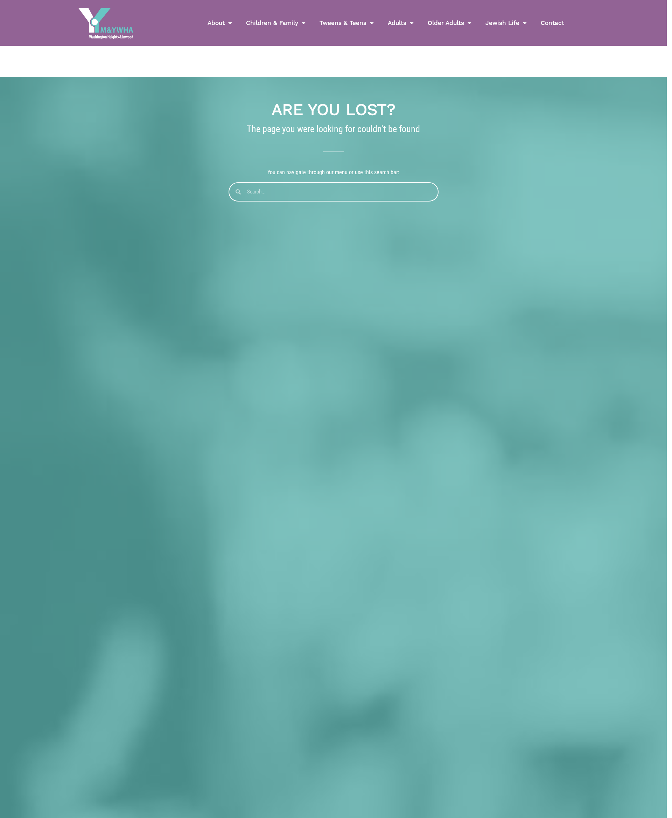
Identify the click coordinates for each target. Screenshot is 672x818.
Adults (397, 22)
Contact (552, 22)
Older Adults (446, 22)
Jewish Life (502, 22)
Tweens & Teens (343, 22)
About (216, 22)
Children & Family (272, 22)
